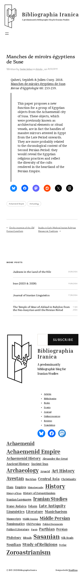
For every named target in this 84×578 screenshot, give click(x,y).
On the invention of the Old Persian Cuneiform (20, 229)
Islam (32, 506)
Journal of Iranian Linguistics (31, 295)
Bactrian (30, 479)
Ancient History (18, 464)
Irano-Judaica (16, 506)
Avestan (15, 478)
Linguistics (15, 511)
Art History (63, 470)
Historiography (36, 487)
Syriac (63, 545)
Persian (61, 529)
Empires (20, 487)
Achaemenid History (23, 458)
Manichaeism (56, 511)
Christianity (68, 479)
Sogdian (13, 544)
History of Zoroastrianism (39, 493)
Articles (39, 68)
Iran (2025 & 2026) (24, 283)
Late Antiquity (52, 505)
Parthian (46, 528)
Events (47, 407)
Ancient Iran (39, 464)
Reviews (48, 420)
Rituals (27, 537)
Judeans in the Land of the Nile (32, 271)
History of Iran (14, 493)
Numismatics (15, 524)
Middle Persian (55, 518)
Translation (49, 425)
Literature (34, 511)
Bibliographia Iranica (50, 14)
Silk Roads (67, 537)
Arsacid (45, 471)
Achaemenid (20, 443)
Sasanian (46, 536)
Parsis (34, 529)
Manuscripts (13, 518)
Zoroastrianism (28, 552)
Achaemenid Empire (16, 203)
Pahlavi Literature (17, 529)
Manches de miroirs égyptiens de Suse (38, 84)
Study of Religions (39, 544)
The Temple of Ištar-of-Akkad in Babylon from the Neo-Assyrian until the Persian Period (41, 308)
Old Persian (33, 524)
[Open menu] (6, 33)
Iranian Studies (50, 499)
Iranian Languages (18, 499)
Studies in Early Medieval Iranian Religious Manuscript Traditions (57, 229)
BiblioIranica (50, 398)
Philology (13, 538)
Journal (47, 411)
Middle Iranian (30, 519)
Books (47, 402)
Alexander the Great (55, 458)
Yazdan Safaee (26, 68)
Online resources (52, 416)
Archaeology (34, 203)
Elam (9, 487)
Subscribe (63, 339)
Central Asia (48, 478)
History (55, 486)
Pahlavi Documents (53, 524)
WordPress (73, 570)
